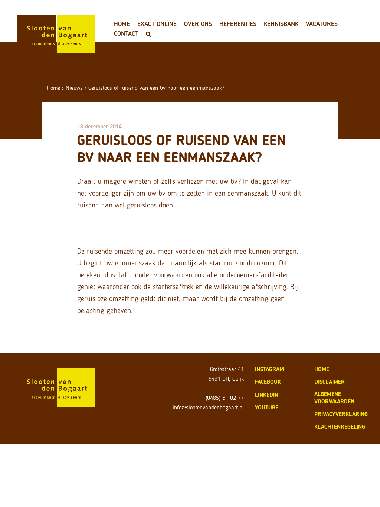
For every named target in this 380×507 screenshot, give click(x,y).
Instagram (269, 369)
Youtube (266, 407)
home (321, 369)
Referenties (237, 24)
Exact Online (157, 24)
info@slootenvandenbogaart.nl (208, 407)
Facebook (268, 381)
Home (122, 24)
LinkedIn (266, 394)
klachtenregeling (339, 426)
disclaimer (329, 381)
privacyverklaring (341, 414)
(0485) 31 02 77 (225, 397)
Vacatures (322, 24)
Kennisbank (281, 24)
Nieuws (74, 87)
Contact (126, 33)
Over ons (198, 24)
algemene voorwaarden (334, 397)
